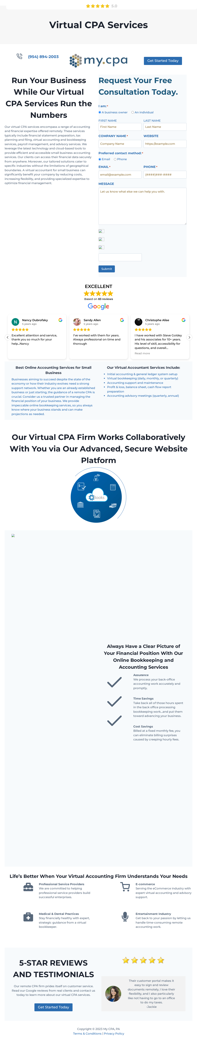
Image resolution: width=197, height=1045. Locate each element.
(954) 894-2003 (43, 56)
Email (106, 159)
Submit (106, 269)
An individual (144, 112)
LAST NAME (152, 120)
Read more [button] (142, 353)
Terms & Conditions (87, 1033)
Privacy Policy (114, 1033)
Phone (122, 159)
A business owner (115, 112)
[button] (189, 337)
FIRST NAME (107, 120)
